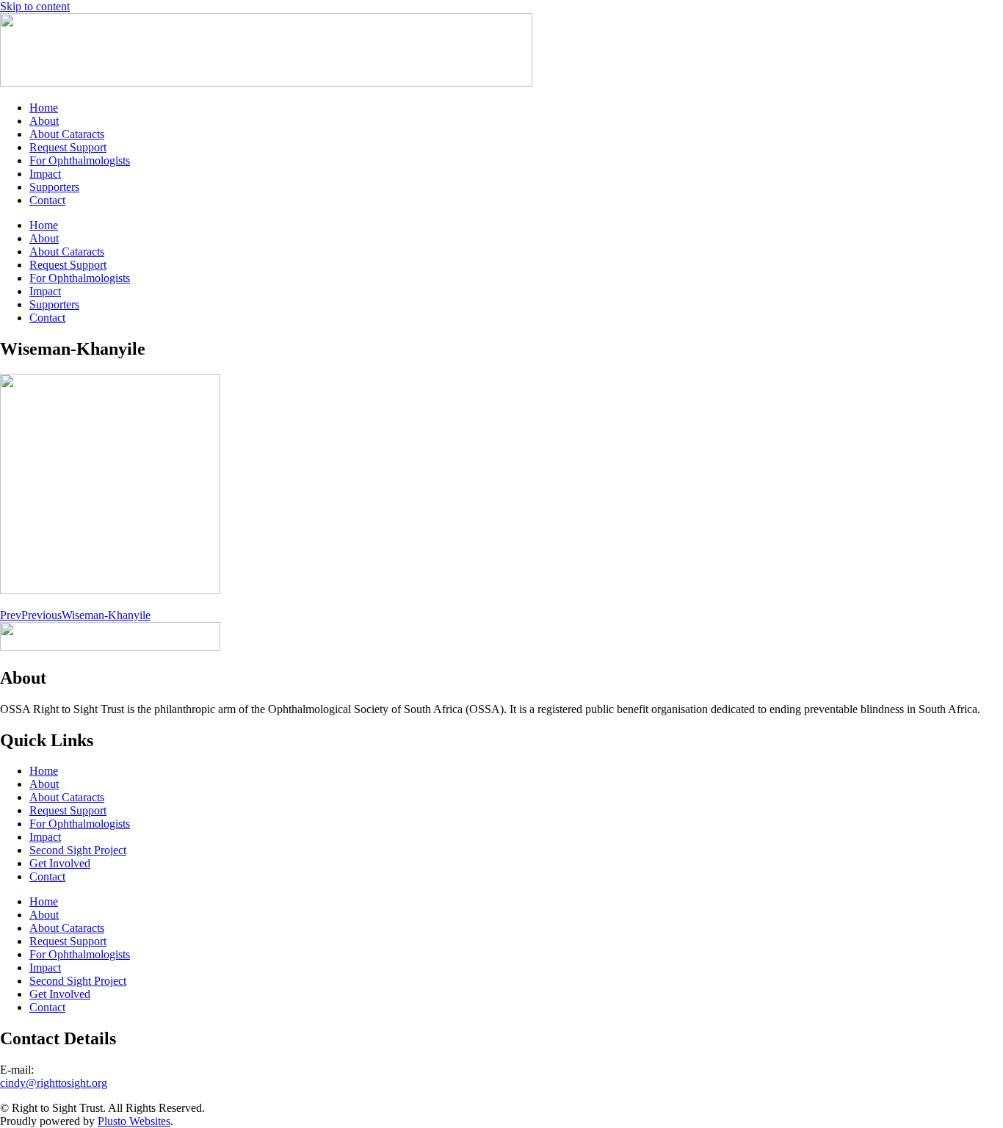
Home (43, 107)
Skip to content (35, 6)
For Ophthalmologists (79, 160)
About (44, 121)
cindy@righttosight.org (53, 1083)
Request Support (67, 147)
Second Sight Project (77, 850)
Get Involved (59, 863)
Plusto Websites (134, 1121)
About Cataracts (66, 134)
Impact (45, 173)
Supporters (54, 187)
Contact (47, 200)
